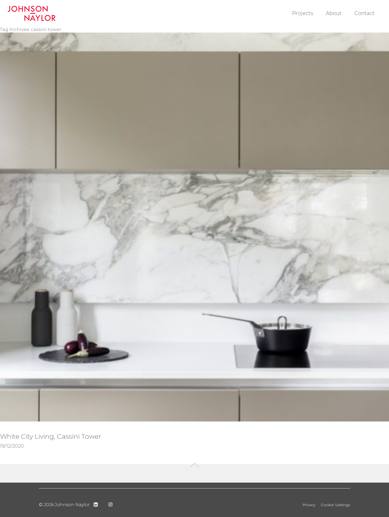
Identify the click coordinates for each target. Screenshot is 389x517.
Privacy (308, 504)
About (334, 13)
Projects (302, 13)
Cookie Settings (335, 504)
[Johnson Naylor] (37, 13)
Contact (364, 13)
